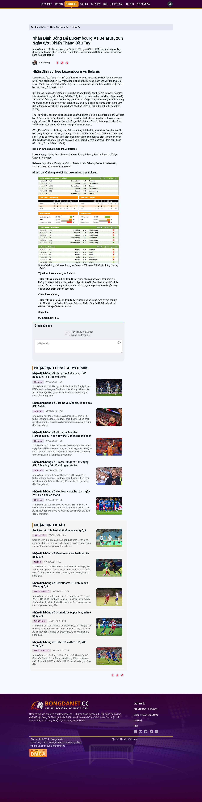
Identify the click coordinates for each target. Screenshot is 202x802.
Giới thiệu (139, 703)
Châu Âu (76, 27)
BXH (105, 4)
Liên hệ (138, 720)
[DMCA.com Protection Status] (69, 753)
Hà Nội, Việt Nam (128, 739)
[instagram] (151, 732)
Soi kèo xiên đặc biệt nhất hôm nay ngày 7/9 (59, 530)
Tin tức (130, 4)
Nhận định (71, 4)
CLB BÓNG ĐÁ (143, 4)
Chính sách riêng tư (146, 709)
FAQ (136, 726)
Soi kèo (84, 4)
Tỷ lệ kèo (95, 4)
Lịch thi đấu (116, 4)
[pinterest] (156, 732)
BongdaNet (40, 27)
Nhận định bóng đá (59, 27)
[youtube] (140, 732)
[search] (170, 5)
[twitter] (145, 732)
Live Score (46, 4)
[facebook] (135, 732)
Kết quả (59, 4)
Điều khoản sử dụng (146, 714)
